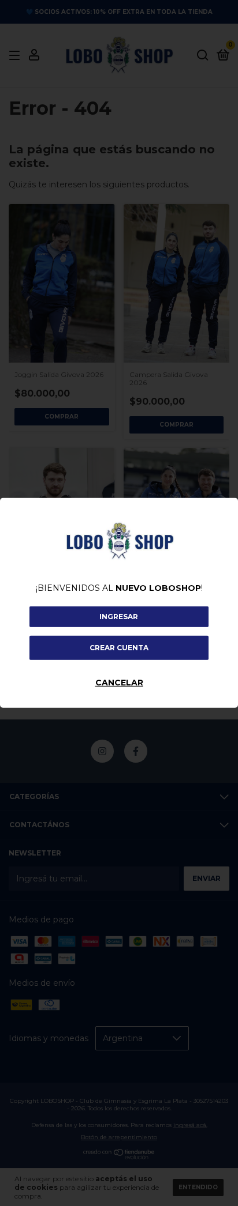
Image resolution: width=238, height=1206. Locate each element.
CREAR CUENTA (119, 647)
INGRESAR (118, 616)
